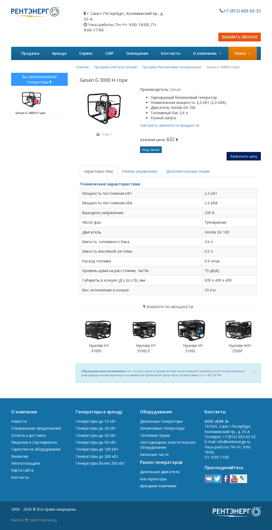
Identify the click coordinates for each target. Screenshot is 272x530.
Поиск (241, 53)
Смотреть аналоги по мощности (169, 125)
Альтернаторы (153, 478)
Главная (82, 67)
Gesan (175, 89)
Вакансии (19, 456)
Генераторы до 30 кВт (96, 435)
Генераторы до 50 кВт (96, 442)
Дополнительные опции (188, 171)
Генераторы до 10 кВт (96, 421)
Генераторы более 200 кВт (100, 463)
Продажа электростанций (115, 67)
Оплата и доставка (28, 435)
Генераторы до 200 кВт (97, 456)
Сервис (86, 53)
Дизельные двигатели (160, 471)
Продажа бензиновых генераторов (171, 67)
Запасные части (154, 454)
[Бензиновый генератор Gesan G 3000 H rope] (104, 108)
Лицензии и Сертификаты (34, 442)
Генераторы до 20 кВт (96, 428)
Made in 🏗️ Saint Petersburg (34, 520)
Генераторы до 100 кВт (97, 449)
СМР (109, 53)
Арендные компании (158, 485)
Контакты (170, 53)
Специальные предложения (36, 428)
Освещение (137, 53)
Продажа (30, 53)
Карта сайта (22, 470)
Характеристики (98, 171)
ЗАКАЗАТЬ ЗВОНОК (239, 37)
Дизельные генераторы (161, 421)
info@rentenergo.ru (233, 441)
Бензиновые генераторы (162, 428)
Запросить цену (243, 156)
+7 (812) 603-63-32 (242, 11)
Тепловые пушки (155, 435)
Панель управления (139, 171)
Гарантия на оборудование (36, 449)
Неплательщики (25, 463)
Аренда (59, 53)
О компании (205, 53)
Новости (19, 421)
